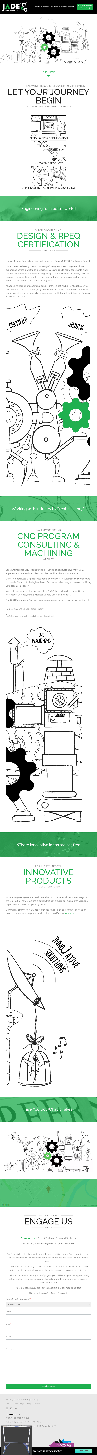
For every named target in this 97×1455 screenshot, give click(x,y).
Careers (37, 1404)
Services (46, 7)
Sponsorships (19, 1404)
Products (54, 7)
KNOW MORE (83, 1451)
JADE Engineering (15, 7)
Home (8, 1404)
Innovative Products (48, 876)
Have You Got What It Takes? (48, 1109)
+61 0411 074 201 (21, 1418)
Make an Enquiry (14, 1432)
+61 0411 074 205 (32, 1422)
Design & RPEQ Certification (48, 240)
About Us (38, 7)
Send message (48, 1386)
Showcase (63, 7)
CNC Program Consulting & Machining (48, 544)
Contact (71, 7)
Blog (29, 1404)
